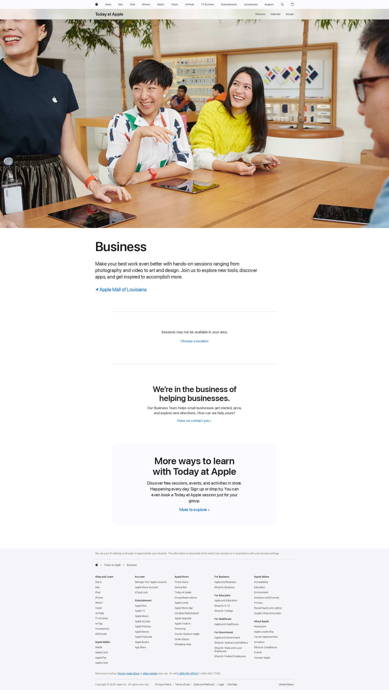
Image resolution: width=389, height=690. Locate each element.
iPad (97, 592)
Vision (98, 608)
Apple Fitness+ (143, 626)
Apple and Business (225, 582)
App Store (140, 647)
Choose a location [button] (194, 341)
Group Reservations (186, 597)
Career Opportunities (266, 636)
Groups (290, 14)
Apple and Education (225, 600)
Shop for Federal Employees (230, 656)
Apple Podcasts (143, 636)
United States (286, 684)
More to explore (193, 509)
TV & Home (101, 618)
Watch (98, 602)
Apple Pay (101, 657)
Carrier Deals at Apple (187, 634)
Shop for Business (224, 587)
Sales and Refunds (203, 684)
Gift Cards (101, 634)
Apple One (140, 605)
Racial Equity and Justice (268, 608)
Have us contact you (193, 421)
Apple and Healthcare (226, 624)
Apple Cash (101, 662)
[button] (282, 4)
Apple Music (142, 616)
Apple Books (142, 642)
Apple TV (140, 610)
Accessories (102, 628)
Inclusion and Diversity (266, 597)
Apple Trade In (183, 623)
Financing (180, 628)
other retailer (150, 673)
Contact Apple (262, 657)
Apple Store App (184, 608)
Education (259, 587)
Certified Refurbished (186, 613)
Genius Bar (181, 587)
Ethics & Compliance (265, 647)
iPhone (99, 597)
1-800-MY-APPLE (187, 673)
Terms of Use (182, 684)
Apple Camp (181, 602)
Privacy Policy (163, 684)
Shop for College (223, 610)
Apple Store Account (146, 587)
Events (258, 652)
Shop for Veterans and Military (231, 642)
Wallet (98, 647)
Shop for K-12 (222, 605)
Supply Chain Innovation (267, 613)
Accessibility (261, 582)
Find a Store (181, 582)
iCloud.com (141, 592)
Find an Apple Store (128, 673)
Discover (260, 14)
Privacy (258, 602)
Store (98, 582)
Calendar (275, 14)
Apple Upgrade (183, 618)
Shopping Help (183, 644)
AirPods (99, 613)
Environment (261, 592)
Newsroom (260, 626)
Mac (97, 587)
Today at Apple (109, 14)
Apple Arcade (142, 621)
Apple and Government (227, 637)
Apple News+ (142, 631)
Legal (221, 684)
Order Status (182, 639)
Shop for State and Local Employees (228, 650)
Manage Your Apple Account (151, 582)
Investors (259, 642)
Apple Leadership (264, 631)
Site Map (232, 684)
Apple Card (101, 652)
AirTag (98, 623)
